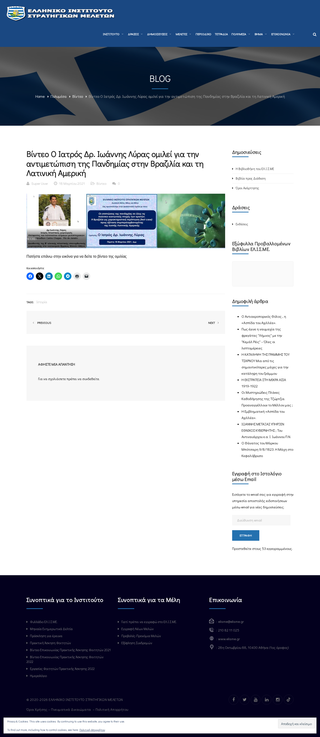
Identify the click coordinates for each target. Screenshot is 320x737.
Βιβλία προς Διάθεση (251, 178)
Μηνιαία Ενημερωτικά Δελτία (51, 629)
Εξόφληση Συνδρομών (136, 643)
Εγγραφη (246, 535)
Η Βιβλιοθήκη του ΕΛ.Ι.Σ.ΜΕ (255, 168)
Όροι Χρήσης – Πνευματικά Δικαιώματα (59, 709)
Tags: (30, 302)
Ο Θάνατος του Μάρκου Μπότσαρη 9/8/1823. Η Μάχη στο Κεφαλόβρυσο (267, 449)
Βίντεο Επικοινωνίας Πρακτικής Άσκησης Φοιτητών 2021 (70, 650)
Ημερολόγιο (38, 675)
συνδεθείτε (90, 378)
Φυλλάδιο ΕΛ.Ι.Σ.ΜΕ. (44, 622)
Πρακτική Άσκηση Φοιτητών (50, 643)
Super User (39, 183)
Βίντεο (77, 96)
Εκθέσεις (242, 224)
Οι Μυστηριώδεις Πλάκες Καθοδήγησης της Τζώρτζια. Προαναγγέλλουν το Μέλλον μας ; (267, 398)
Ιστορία (41, 302)
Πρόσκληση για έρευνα (46, 636)
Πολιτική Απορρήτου (112, 709)
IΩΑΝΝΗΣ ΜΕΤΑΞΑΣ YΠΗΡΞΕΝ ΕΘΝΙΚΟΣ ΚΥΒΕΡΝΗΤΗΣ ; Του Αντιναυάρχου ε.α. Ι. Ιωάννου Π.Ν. (266, 430)
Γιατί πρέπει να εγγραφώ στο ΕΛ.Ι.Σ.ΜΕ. (149, 622)
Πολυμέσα (59, 96)
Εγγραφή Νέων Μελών (137, 629)
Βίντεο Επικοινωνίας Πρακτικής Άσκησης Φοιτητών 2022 (65, 659)
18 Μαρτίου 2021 (72, 183)
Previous (43, 323)
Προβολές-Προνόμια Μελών (141, 636)
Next (212, 323)
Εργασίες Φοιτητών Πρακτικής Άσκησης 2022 (62, 668)
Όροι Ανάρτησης (247, 188)
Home (40, 96)
